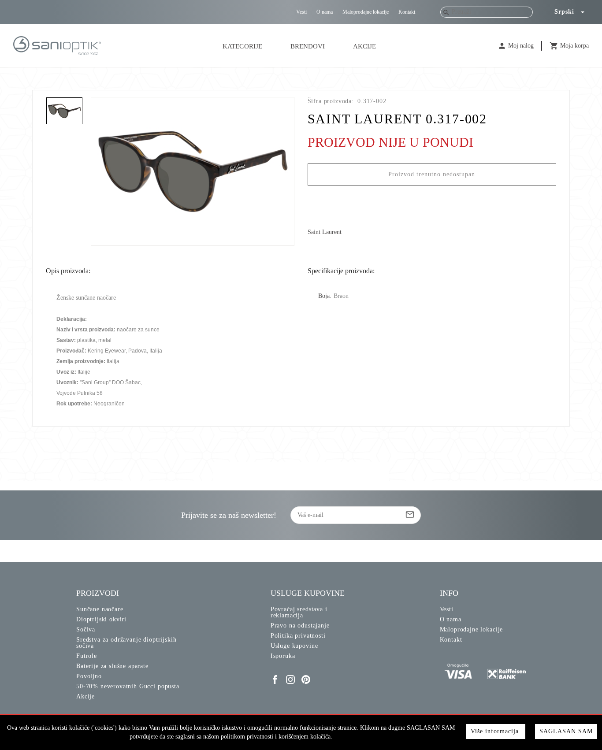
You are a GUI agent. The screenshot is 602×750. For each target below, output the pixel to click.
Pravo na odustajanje (300, 625)
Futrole (86, 656)
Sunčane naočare (99, 609)
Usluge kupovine (294, 645)
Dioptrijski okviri (101, 619)
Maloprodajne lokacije (365, 12)
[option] (192, 171)
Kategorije (242, 46)
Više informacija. (496, 731)
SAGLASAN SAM (566, 731)
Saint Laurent (325, 232)
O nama (324, 12)
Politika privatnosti (298, 635)
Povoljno (89, 676)
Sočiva (85, 629)
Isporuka (283, 656)
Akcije (364, 46)
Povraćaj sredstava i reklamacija (299, 612)
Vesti (301, 12)
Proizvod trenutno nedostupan (431, 174)
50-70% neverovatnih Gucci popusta (127, 686)
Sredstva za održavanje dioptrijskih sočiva (126, 642)
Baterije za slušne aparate (112, 666)
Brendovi (307, 46)
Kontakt (406, 12)
